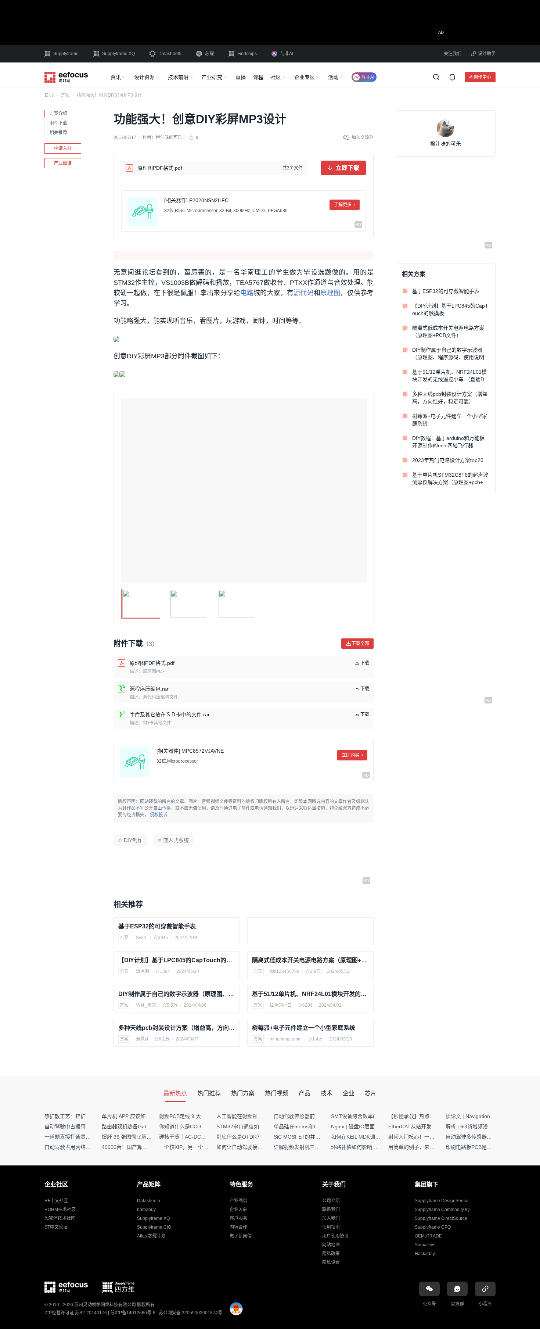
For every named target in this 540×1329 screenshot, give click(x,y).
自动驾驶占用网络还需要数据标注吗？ (88, 1147)
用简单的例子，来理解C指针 (421, 1147)
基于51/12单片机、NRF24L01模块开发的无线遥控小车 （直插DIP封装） (310, 994)
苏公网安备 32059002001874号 (190, 1312)
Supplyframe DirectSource (441, 1218)
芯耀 (209, 53)
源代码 (303, 293)
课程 (258, 77)
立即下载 (347, 168)
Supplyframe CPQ (433, 1227)
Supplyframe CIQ (154, 1227)
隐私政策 (331, 1253)
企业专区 (304, 77)
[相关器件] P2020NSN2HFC (196, 200)
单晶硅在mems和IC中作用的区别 (312, 1126)
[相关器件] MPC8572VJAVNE (190, 751)
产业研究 (212, 77)
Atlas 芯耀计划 (151, 1236)
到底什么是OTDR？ (239, 1137)
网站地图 (331, 1244)
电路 (246, 293)
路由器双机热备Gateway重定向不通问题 (148, 1126)
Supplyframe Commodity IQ (442, 1209)
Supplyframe (66, 53)
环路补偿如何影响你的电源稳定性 (369, 1147)
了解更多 (343, 204)
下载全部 (360, 643)
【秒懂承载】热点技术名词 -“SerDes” (431, 1116)
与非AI (286, 53)
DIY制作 (133, 840)
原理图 (330, 293)
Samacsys (425, 1244)
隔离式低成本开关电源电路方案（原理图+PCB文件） (310, 960)
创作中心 (482, 77)
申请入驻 (63, 148)
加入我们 (331, 1218)
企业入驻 (238, 1209)
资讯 (116, 77)
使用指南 (331, 1227)
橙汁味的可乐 (169, 137)
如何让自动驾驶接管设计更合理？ (255, 1147)
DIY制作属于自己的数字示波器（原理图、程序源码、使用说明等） (176, 994)
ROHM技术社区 (60, 1209)
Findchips (247, 53)
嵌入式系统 (176, 840)
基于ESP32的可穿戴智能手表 (157, 926)
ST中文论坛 (56, 1227)
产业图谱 (63, 163)
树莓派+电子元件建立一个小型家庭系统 (303, 1028)
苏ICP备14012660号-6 (132, 1312)
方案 (65, 95)
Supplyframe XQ (118, 53)
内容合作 (238, 1227)
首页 (48, 95)
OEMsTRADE (428, 1236)
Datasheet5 (169, 53)
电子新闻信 (241, 1236)
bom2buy (146, 1209)
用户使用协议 (335, 1236)
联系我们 (331, 1209)
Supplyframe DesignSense (441, 1200)
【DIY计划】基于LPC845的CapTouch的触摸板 (176, 960)
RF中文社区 (56, 1200)
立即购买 (350, 755)
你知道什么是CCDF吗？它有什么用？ (202, 1126)
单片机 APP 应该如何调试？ (134, 1116)
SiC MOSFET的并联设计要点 (307, 1137)
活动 (333, 77)
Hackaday (425, 1253)
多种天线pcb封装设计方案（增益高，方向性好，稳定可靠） (176, 1028)
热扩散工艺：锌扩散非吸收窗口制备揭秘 (90, 1116)
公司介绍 (331, 1200)
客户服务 (238, 1218)
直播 (240, 77)
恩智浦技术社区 (59, 1218)
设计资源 (144, 77)
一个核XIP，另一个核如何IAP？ (195, 1147)
